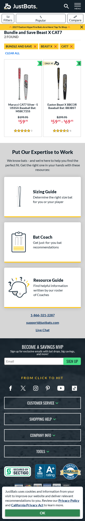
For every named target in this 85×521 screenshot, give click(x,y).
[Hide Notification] (81, 27)
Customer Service (40, 402)
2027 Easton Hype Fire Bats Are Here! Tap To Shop (39, 27)
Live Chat (43, 330)
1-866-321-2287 (43, 315)
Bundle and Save (19, 46)
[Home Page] (20, 6)
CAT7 (64, 46)
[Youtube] (60, 388)
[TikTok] (74, 388)
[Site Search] (66, 6)
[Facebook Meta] (10, 388)
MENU (78, 7)
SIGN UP (72, 361)
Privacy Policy (68, 500)
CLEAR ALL (12, 53)
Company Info (40, 435)
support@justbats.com (42, 322)
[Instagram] (35, 388)
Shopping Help (41, 418)
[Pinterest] (48, 388)
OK (42, 513)
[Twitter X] (23, 388)
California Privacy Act (27, 505)
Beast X (46, 46)
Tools (40, 451)
